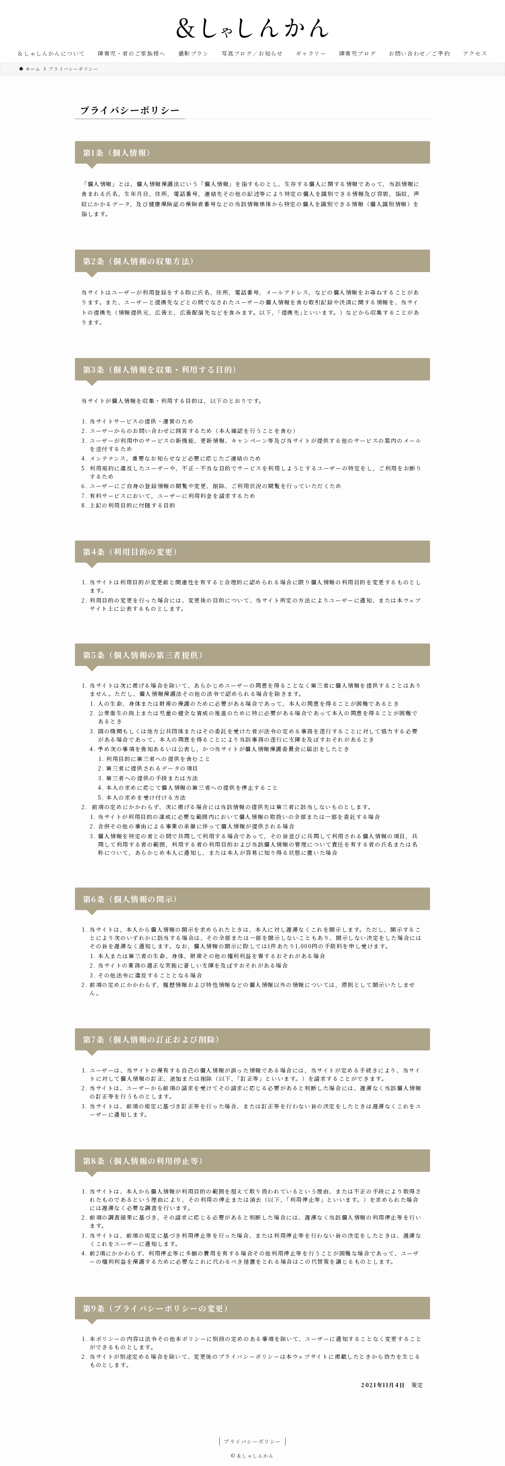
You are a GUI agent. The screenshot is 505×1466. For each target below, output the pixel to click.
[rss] (481, 4)
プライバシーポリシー (252, 1441)
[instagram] (471, 4)
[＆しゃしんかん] (252, 28)
